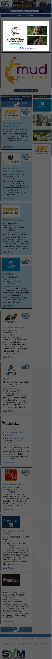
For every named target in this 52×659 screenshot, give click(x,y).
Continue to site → (28, 48)
